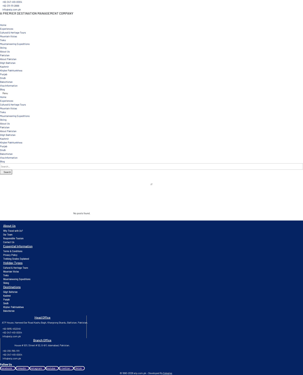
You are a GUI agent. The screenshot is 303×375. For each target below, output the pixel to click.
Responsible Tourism (13, 238)
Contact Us (8, 242)
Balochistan (6, 81)
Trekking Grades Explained (16, 258)
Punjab (3, 74)
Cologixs (167, 373)
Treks (3, 40)
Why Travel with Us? (13, 230)
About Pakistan (8, 58)
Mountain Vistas (8, 36)
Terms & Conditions (12, 251)
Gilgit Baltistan (7, 62)
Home (3, 24)
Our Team (7, 234)
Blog (2, 89)
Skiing (3, 47)
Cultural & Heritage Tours (13, 32)
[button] (151, 93)
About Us (5, 51)
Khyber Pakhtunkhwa (11, 70)
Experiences (6, 28)
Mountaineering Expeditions (15, 43)
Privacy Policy (10, 255)
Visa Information (9, 85)
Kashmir (4, 66)
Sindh (3, 77)
